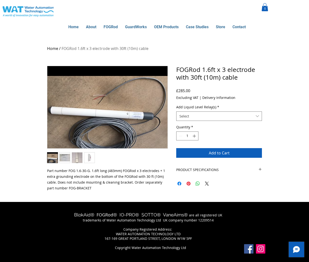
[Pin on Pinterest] (188, 183)
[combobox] (219, 116)
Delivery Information (218, 97)
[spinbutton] (187, 136)
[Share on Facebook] (179, 183)
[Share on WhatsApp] (198, 183)
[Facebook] (248, 249)
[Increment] (195, 136)
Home (52, 48)
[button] (264, 7)
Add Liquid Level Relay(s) (197, 107)
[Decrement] (180, 136)
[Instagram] (260, 249)
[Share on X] (207, 183)
